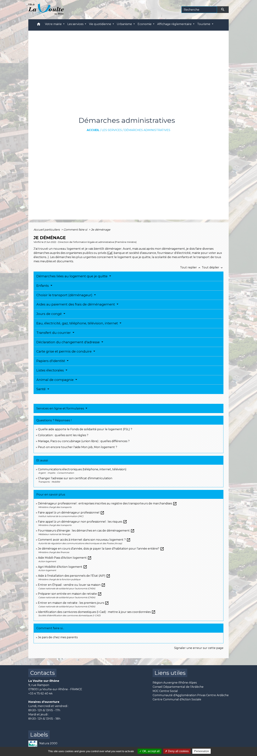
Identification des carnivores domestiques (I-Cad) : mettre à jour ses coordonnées (97, 612)
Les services (112, 130)
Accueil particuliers (47, 229)
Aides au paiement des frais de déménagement (76, 304)
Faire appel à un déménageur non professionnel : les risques (82, 521)
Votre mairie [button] (53, 24)
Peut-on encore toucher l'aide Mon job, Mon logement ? (77, 447)
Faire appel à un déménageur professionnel (71, 512)
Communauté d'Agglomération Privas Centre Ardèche (191, 695)
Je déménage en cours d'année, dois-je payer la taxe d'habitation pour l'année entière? (101, 548)
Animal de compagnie (55, 380)
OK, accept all (151, 751)
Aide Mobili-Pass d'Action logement (65, 557)
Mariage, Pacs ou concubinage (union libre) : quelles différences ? (84, 441)
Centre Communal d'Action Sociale (177, 699)
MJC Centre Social (165, 691)
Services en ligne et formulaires (60, 408)
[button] (39, 25)
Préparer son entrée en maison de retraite (70, 593)
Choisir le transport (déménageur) (64, 295)
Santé (41, 389)
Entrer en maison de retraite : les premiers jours (73, 602)
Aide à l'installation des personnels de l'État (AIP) (74, 575)
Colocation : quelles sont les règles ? (63, 435)
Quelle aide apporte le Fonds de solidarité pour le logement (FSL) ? (85, 429)
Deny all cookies (178, 751)
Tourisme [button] (204, 24)
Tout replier (190, 267)
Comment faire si (75, 229)
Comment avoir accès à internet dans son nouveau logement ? (84, 539)
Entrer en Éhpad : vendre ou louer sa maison (71, 584)
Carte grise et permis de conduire (64, 351)
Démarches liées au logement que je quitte (72, 276)
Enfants (43, 286)
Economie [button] (145, 24)
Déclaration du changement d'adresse (68, 342)
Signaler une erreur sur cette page (198, 648)
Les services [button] (75, 24)
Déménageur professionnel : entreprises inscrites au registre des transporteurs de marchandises (107, 503)
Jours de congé (49, 314)
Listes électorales (50, 370)
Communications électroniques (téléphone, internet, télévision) (82, 469)
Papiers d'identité (51, 361)
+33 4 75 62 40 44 (40, 693)
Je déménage (100, 229)
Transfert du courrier (54, 333)
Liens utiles (169, 672)
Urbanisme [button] (125, 24)
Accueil (93, 130)
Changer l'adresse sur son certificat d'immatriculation (75, 478)
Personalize (201, 751)
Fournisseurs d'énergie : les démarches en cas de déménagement (86, 530)
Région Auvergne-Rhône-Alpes (175, 682)
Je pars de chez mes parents (58, 637)
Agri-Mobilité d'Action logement (62, 566)
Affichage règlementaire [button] (174, 24)
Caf (110, 253)
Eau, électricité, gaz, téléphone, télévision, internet (77, 323)
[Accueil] (46, 9)
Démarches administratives (147, 130)
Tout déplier (212, 267)
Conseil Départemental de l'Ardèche (178, 686)
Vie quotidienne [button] (100, 24)
